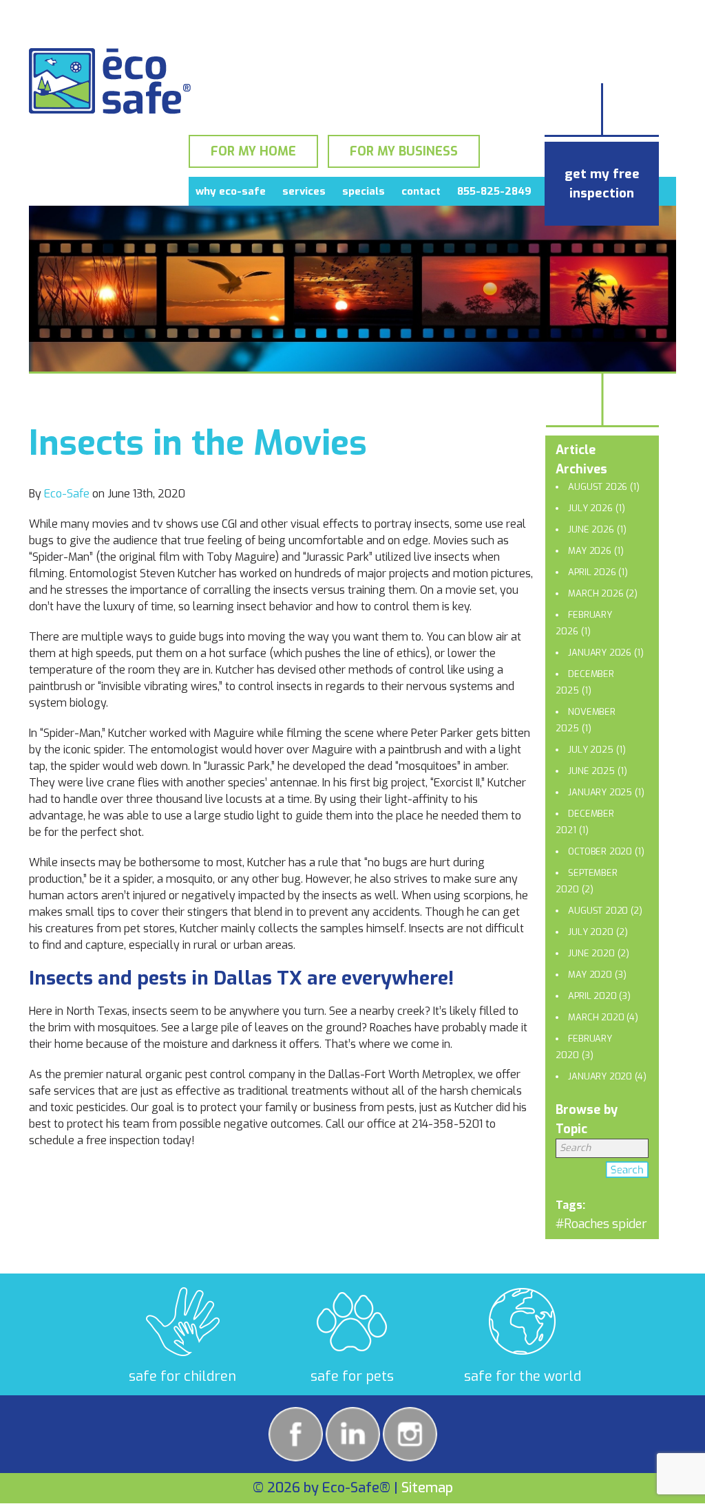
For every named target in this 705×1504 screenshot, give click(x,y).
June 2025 (591, 771)
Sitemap (427, 1488)
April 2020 (592, 996)
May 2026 (589, 551)
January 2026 (599, 652)
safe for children (182, 1376)
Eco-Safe (67, 493)
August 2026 (597, 487)
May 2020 (589, 974)
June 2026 (590, 529)
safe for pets (352, 1376)
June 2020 (591, 953)
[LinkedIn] (353, 1434)
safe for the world (522, 1376)
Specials (363, 191)
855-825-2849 (494, 191)
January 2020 (600, 1076)
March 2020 (596, 1017)
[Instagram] (410, 1434)
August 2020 (598, 910)
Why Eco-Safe (231, 191)
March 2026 (595, 593)
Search (627, 1172)
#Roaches (582, 1224)
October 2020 (600, 851)
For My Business (404, 151)
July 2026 (590, 508)
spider (629, 1224)
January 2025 (600, 792)
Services (304, 191)
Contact (421, 191)
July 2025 (590, 749)
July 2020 (590, 932)
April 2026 (591, 572)
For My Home (253, 151)
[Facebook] (296, 1434)
